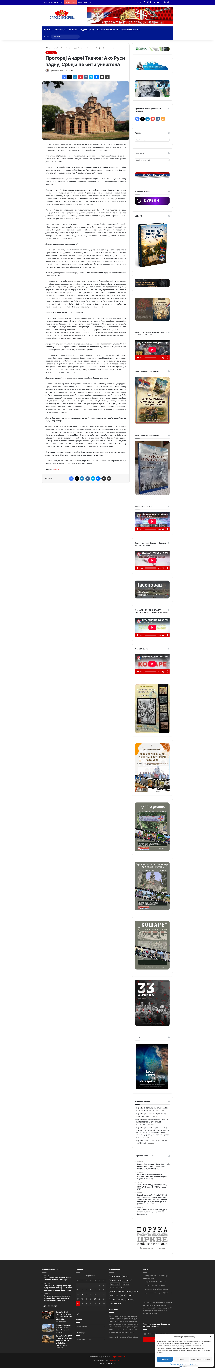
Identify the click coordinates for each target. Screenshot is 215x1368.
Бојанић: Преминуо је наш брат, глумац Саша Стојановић (63, 1327)
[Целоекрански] (167, 357)
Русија (136, 1291)
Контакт (73, 30)
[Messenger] (96, 77)
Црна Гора (129, 1299)
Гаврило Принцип (116, 1280)
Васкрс (125, 1276)
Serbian (184, 1366)
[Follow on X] (60, 71)
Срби (123, 1295)
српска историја (115, 1303)
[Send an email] (62, 71)
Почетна (48, 30)
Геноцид (128, 1280)
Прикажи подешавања (200, 1359)
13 (90, 1294)
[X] (69, 77)
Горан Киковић (115, 1284)
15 (99, 1294)
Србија (130, 1295)
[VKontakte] (86, 77)
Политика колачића (176, 1364)
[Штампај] (107, 77)
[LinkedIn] (75, 77)
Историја (126, 1284)
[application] (152, 350)
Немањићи (114, 1288)
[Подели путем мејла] (102, 77)
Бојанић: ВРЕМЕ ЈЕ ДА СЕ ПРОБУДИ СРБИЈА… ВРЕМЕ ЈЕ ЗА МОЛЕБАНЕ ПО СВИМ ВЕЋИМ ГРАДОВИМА (115, 2)
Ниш (122, 1288)
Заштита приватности (191, 1364)
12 (86, 1294)
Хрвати (120, 1299)
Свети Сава (114, 1295)
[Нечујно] (163, 357)
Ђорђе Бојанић (54, 71)
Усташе (112, 1299)
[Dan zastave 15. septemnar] (152, 175)
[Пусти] (138, 357)
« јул (77, 1314)
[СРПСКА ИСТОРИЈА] (62, 15)
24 (78, 1303)
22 (99, 1299)
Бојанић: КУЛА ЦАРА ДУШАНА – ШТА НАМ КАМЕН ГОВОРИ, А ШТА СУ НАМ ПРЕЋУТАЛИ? (152, 1122)
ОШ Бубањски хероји (117, 1291)
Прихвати (165, 1359)
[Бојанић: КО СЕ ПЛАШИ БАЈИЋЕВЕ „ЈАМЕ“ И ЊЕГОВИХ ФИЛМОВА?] (48, 1315)
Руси (129, 1291)
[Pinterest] (80, 77)
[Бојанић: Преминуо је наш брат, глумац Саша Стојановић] (48, 1327)
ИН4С (56, 469)
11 (82, 1294)
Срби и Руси (59, 48)
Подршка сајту (87, 30)
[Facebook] (64, 77)
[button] (210, 1337)
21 (95, 1299)
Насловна (50, 48)
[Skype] (91, 77)
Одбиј (181, 1359)
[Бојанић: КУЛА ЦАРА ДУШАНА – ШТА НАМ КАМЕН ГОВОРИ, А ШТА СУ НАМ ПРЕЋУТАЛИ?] (48, 1339)
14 (95, 1294)
